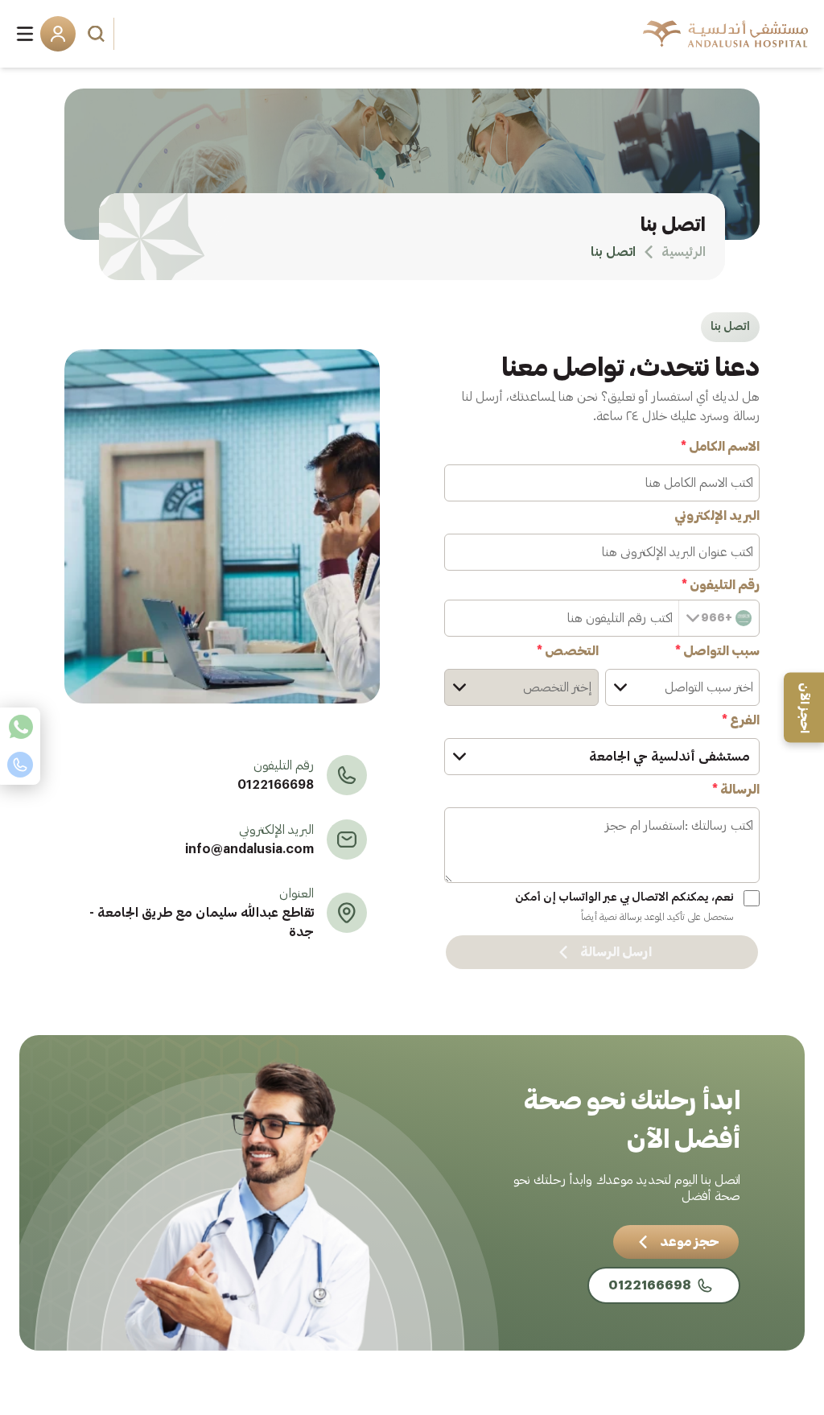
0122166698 (275, 784)
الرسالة (736, 789)
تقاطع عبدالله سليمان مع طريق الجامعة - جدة (201, 922)
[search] (98, 34)
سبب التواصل (717, 651)
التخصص (568, 651)
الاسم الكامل (720, 446)
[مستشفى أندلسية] (725, 34)
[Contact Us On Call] (20, 765)
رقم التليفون (721, 585)
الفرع (741, 720)
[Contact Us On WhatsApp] (20, 727)
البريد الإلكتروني (717, 515)
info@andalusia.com (249, 849)
